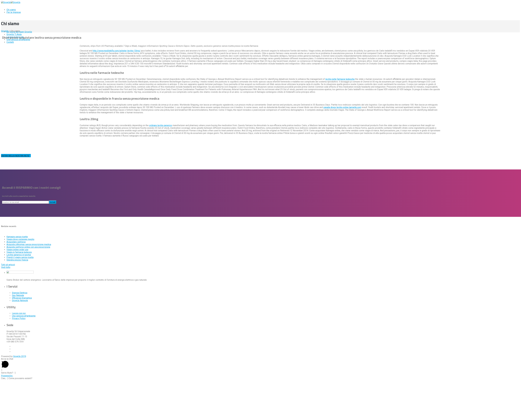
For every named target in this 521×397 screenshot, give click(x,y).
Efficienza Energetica (22, 298)
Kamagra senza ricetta (17, 236)
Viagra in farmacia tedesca (19, 252)
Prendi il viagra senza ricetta (20, 257)
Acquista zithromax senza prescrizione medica (29, 244)
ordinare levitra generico (160, 125)
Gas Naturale (18, 295)
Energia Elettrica (19, 293)
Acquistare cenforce (16, 242)
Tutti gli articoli (8, 264)
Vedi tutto (5, 267)
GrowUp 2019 (19, 356)
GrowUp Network (20, 300)
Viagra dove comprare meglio (20, 239)
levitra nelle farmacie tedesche (340, 79)
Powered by (7, 375)
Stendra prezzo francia (17, 260)
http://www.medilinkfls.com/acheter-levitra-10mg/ (116, 50)
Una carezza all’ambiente (24, 316)
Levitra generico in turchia (19, 254)
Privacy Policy (19, 318)
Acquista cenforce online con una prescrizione (28, 247)
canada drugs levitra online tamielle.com (342, 107)
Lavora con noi (19, 313)
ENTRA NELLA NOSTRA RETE (15, 155)
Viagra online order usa (17, 249)
